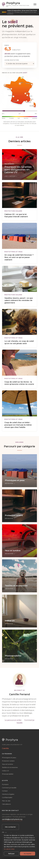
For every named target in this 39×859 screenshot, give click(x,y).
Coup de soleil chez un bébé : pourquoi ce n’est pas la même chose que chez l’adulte (18, 424)
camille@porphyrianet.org (12, 819)
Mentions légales (8, 794)
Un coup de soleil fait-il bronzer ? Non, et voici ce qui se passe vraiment (18, 257)
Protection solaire (13, 211)
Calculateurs (6, 804)
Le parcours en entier (13, 720)
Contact (5, 791)
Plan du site (6, 801)
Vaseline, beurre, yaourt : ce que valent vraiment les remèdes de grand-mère (18, 300)
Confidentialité (7, 797)
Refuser (11, 854)
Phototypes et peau (13, 251)
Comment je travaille (9, 787)
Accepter (27, 854)
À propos (5, 784)
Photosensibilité (7, 774)
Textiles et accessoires (10, 767)
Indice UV (5, 771)
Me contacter (10, 827)
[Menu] (35, 4)
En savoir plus (9, 849)
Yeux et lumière (7, 764)
